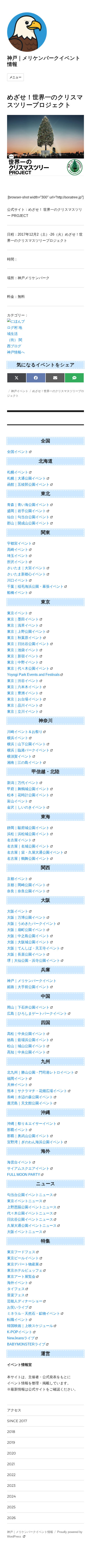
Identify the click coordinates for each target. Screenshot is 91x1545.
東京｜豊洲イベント (23, 693)
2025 (11, 1507)
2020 (11, 1453)
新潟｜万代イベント (23, 783)
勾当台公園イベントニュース (30, 1195)
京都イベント (17, 879)
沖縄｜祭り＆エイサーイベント (32, 1123)
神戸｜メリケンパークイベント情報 (30, 1532)
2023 (11, 1485)
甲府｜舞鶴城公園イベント (28, 789)
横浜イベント (17, 738)
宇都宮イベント (19, 543)
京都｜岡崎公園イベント (26, 885)
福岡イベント (17, 1078)
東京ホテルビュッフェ (24, 1270)
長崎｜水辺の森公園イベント (30, 1097)
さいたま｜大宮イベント (26, 568)
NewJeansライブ (20, 1338)
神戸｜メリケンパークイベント (32, 981)
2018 (11, 1432)
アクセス (14, 1410)
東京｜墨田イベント (23, 619)
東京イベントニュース (24, 1201)
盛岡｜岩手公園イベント (26, 511)
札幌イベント (17, 472)
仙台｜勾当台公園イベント (28, 517)
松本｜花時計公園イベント (28, 795)
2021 (11, 1464)
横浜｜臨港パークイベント (28, 750)
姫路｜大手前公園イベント (28, 987)
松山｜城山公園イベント (26, 1046)
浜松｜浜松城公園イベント (28, 834)
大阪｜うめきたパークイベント (32, 923)
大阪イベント (17, 911)
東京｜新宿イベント (23, 656)
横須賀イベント (19, 756)
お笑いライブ (17, 1307)
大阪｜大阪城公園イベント (28, 942)
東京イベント (17, 613)
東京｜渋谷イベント (23, 681)
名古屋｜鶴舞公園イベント (28, 858)
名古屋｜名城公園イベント (28, 846)
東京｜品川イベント (23, 705)
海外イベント (17, 1283)
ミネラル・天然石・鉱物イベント (33, 1313)
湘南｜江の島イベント (24, 762)
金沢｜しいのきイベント (26, 807)
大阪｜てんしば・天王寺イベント (33, 948)
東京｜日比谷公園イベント (28, 644)
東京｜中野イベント (23, 662)
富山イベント (17, 801)
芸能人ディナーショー (24, 1301)
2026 (11, 1518)
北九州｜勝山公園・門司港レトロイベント (40, 1072)
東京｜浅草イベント (23, 625)
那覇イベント (17, 1130)
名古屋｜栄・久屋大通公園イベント (35, 852)
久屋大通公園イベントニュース (32, 1225)
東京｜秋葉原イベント (24, 638)
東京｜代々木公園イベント (28, 668)
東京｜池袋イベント (23, 650)
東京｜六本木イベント (24, 687)
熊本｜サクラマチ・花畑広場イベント (37, 1091)
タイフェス (16, 1289)
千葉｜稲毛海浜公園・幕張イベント (35, 586)
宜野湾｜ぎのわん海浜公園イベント (35, 1142)
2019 (11, 1442)
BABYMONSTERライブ (26, 1344)
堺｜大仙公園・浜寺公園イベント (33, 960)
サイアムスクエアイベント (28, 1168)
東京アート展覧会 (21, 1276)
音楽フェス (16, 1295)
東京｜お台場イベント (24, 699)
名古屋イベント (19, 840)
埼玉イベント (17, 556)
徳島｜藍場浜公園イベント (28, 1040)
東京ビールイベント (23, 1258)
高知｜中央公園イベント (26, 1052)
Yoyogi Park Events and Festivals (33, 674)
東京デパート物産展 (23, 1264)
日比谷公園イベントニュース (30, 1219)
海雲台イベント (19, 1162)
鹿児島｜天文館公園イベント (30, 1103)
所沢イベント (17, 562)
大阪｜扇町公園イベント (26, 930)
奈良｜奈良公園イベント (26, 891)
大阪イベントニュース (24, 1232)
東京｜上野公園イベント (26, 631)
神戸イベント (19, 391)
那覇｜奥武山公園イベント (28, 1136)
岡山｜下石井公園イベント (28, 1007)
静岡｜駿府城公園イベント (28, 828)
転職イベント (17, 1319)
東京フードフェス (21, 1252)
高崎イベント (17, 549)
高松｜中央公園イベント (26, 1034)
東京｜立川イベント (23, 711)
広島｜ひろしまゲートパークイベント (37, 1013)
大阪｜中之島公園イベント (28, 936)
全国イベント (17, 452)
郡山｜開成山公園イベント (28, 523)
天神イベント (17, 1085)
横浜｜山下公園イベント (26, 744)
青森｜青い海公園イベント (28, 505)
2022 (11, 1475)
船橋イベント (17, 592)
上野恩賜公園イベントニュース (32, 1207)
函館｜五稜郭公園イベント (28, 484)
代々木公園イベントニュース (30, 1213)
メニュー (15, 77)
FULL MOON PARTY (23, 1174)
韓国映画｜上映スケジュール (30, 1326)
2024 (11, 1496)
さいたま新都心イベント (26, 574)
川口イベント (17, 580)
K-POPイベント (19, 1332)
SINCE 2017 (17, 1421)
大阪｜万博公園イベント (26, 917)
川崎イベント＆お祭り (24, 732)
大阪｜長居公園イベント (26, 954)
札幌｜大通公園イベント (26, 478)
